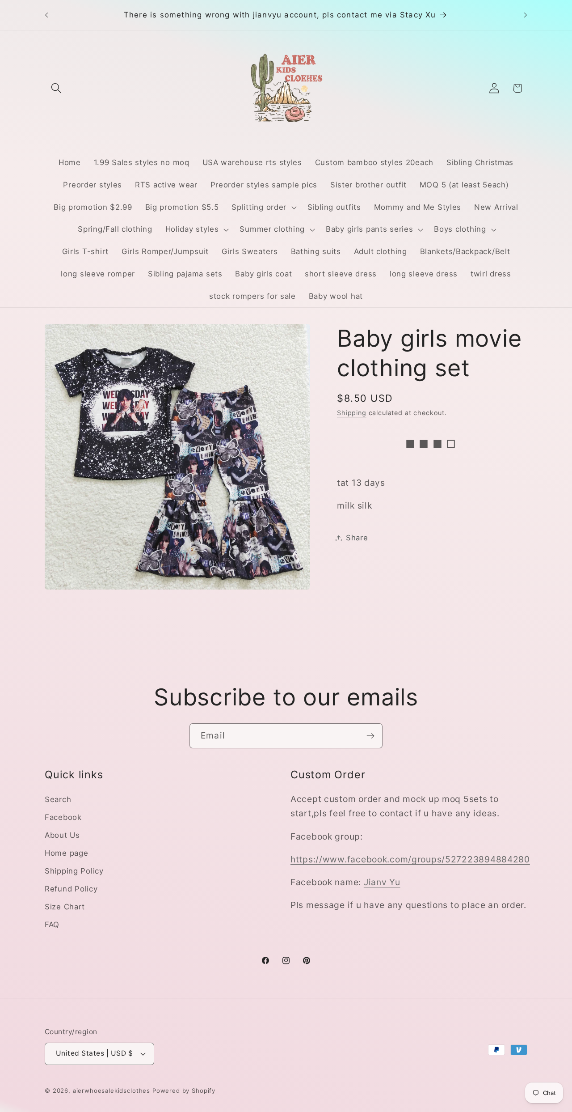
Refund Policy (71, 888)
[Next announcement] (525, 15)
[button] (56, 88)
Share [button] (357, 537)
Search (58, 799)
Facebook (63, 817)
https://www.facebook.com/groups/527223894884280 (410, 859)
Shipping (351, 413)
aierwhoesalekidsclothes (111, 1090)
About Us (62, 835)
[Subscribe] (370, 735)
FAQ (52, 924)
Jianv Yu (382, 882)
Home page (66, 853)
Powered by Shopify (183, 1090)
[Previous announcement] (46, 15)
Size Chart (65, 906)
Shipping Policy (74, 870)
